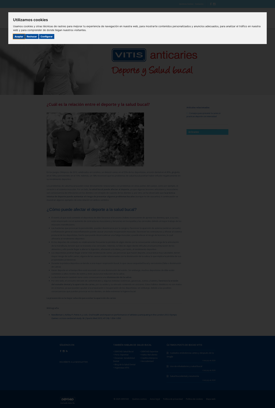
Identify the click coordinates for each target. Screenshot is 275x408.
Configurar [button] (47, 36)
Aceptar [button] (19, 36)
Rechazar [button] (32, 36)
